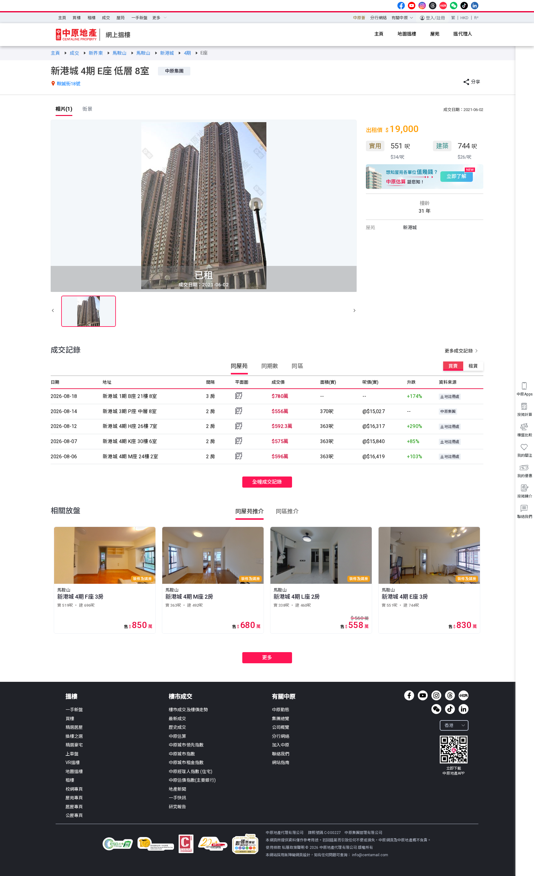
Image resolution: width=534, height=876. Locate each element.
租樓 (91, 17)
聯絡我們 (281, 753)
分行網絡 (378, 17)
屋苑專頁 (74, 797)
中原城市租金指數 (186, 762)
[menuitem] (62, 18)
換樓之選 (74, 736)
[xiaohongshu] (443, 5)
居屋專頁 (74, 806)
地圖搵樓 (74, 771)
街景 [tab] (87, 109)
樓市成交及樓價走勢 (188, 709)
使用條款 (274, 847)
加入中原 (281, 744)
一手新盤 (139, 17)
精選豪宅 (74, 744)
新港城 (168, 53)
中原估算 (177, 736)
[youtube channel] (411, 5)
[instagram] (422, 5)
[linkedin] (474, 5)
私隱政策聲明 (293, 847)
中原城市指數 (182, 753)
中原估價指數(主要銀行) (192, 780)
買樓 (77, 17)
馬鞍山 (120, 53)
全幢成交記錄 (267, 482)
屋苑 (121, 17)
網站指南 (281, 762)
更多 (267, 657)
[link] (56, 53)
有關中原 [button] (400, 17)
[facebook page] (401, 5)
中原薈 (359, 17)
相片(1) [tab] (64, 109)
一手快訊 (177, 797)
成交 (106, 17)
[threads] (432, 5)
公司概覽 (281, 727)
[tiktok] (464, 5)
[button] (53, 311)
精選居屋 (74, 727)
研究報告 (177, 806)
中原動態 (281, 709)
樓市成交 (180, 696)
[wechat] (453, 5)
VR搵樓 (73, 762)
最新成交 (177, 718)
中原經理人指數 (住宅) (190, 771)
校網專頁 (74, 789)
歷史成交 (177, 727)
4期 (188, 53)
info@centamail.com (370, 855)
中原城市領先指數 (186, 744)
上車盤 (72, 753)
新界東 (96, 53)
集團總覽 (281, 718)
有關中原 (283, 696)
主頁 (62, 17)
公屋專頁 (74, 815)
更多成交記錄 (459, 351)
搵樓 (71, 696)
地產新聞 (177, 789)
